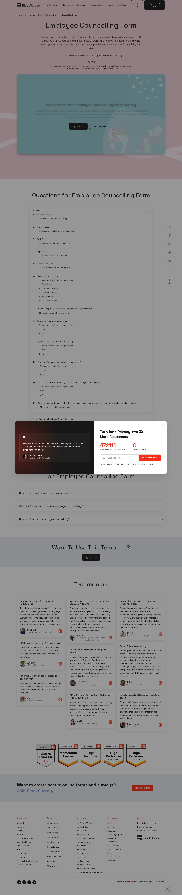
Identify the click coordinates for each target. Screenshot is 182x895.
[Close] (162, 425)
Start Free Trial (149, 457)
